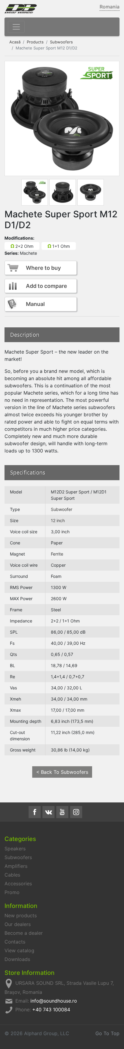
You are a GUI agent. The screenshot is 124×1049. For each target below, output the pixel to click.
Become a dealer (24, 933)
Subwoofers (61, 41)
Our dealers (18, 924)
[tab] (34, 192)
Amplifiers (16, 866)
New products (21, 915)
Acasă (14, 41)
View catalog (19, 950)
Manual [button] (35, 304)
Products (35, 41)
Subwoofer (61, 509)
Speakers (15, 849)
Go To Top (107, 1033)
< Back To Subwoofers (62, 772)
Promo (12, 892)
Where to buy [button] (43, 268)
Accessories (18, 883)
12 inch (58, 520)
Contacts (15, 942)
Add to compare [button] (46, 286)
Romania (109, 7)
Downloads (17, 959)
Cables (12, 875)
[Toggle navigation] (16, 27)
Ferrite (57, 553)
